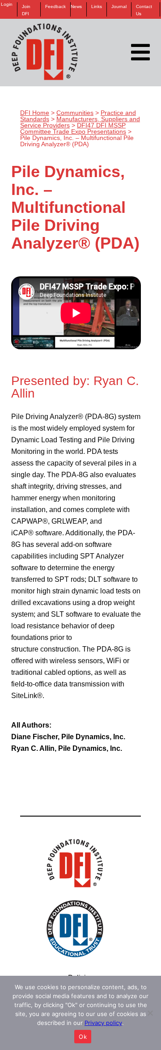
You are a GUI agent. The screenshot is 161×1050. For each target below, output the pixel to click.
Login (7, 4)
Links (96, 6)
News (76, 6)
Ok (83, 1036)
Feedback (55, 6)
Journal (119, 6)
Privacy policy (103, 1022)
